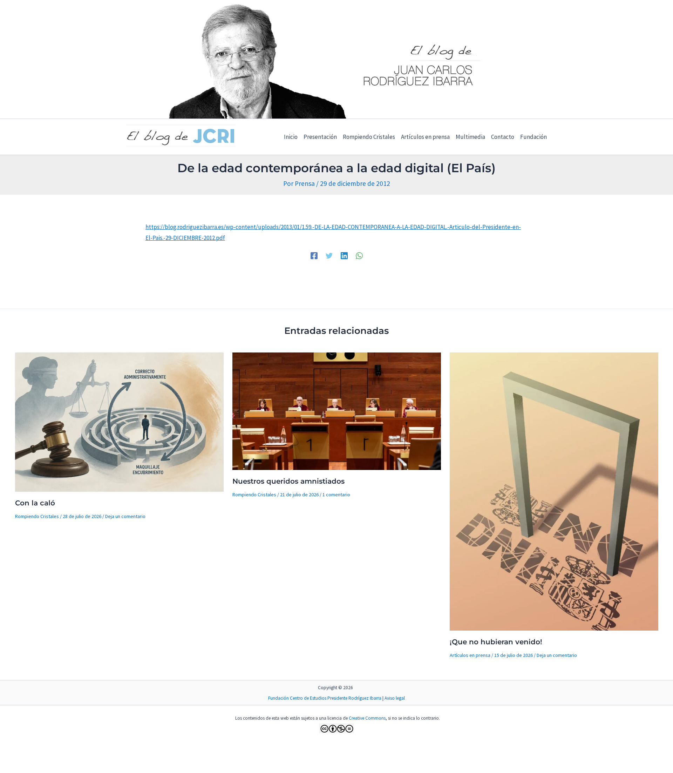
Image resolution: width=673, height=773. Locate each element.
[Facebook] (314, 255)
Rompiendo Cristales (37, 516)
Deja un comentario (125, 516)
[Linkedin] (344, 255)
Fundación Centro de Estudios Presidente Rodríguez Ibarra (324, 698)
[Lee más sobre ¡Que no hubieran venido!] (554, 491)
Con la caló (35, 503)
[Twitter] (329, 255)
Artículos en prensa (470, 655)
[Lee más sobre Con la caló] (119, 421)
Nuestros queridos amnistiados (288, 481)
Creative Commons (367, 718)
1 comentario (336, 494)
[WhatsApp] (359, 255)
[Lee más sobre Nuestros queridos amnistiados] (336, 410)
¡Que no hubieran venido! (496, 642)
